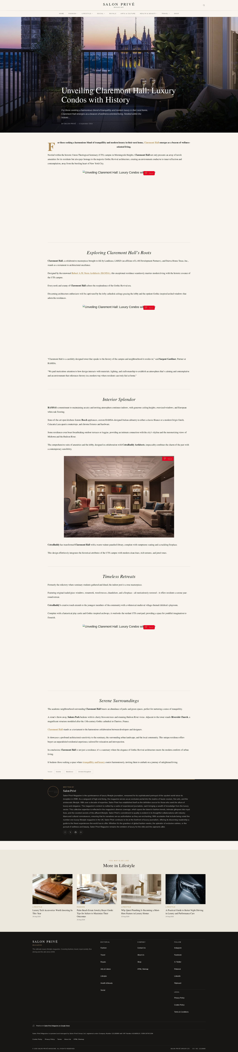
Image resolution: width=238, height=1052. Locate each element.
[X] (70, 832)
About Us (140, 955)
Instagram (178, 948)
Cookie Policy (179, 1005)
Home (61, 13)
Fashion (72, 13)
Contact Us (141, 948)
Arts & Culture (128, 13)
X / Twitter (177, 962)
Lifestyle (87, 13)
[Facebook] (76, 832)
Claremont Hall (151, 142)
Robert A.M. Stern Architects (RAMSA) (91, 273)
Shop (176, 13)
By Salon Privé (68, 123)
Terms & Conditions (181, 1012)
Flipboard (177, 983)
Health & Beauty (148, 13)
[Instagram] (65, 832)
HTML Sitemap (142, 969)
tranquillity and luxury (94, 762)
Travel (166, 13)
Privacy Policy (179, 998)
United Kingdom (84, 772)
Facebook (178, 955)
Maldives (69, 772)
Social (101, 13)
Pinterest (177, 969)
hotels (58, 772)
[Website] (81, 832)
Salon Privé (69, 791)
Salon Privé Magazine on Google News (57, 1026)
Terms (59, 1039)
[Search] (203, 5)
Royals (112, 13)
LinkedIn (177, 976)
